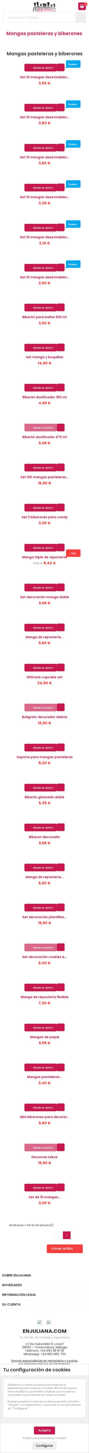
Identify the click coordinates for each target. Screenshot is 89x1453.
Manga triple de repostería (44, 557)
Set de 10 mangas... (45, 1197)
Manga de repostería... (44, 637)
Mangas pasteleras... (44, 1077)
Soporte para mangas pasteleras (45, 757)
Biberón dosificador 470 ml (44, 437)
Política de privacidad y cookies (44, 1438)
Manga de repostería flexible (45, 997)
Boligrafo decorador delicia (44, 717)
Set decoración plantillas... (44, 917)
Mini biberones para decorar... (44, 1117)
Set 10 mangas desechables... (44, 77)
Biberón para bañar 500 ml (44, 317)
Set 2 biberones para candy (45, 517)
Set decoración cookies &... (44, 957)
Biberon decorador (44, 837)
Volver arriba (64, 1248)
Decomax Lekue (44, 1157)
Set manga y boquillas (44, 357)
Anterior (58, 1235)
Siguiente (74, 1235)
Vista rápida (61, 67)
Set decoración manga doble (44, 597)
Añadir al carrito (41, 68)
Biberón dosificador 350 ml (45, 397)
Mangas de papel (44, 1037)
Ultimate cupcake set (44, 677)
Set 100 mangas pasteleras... (44, 477)
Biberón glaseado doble (44, 797)
